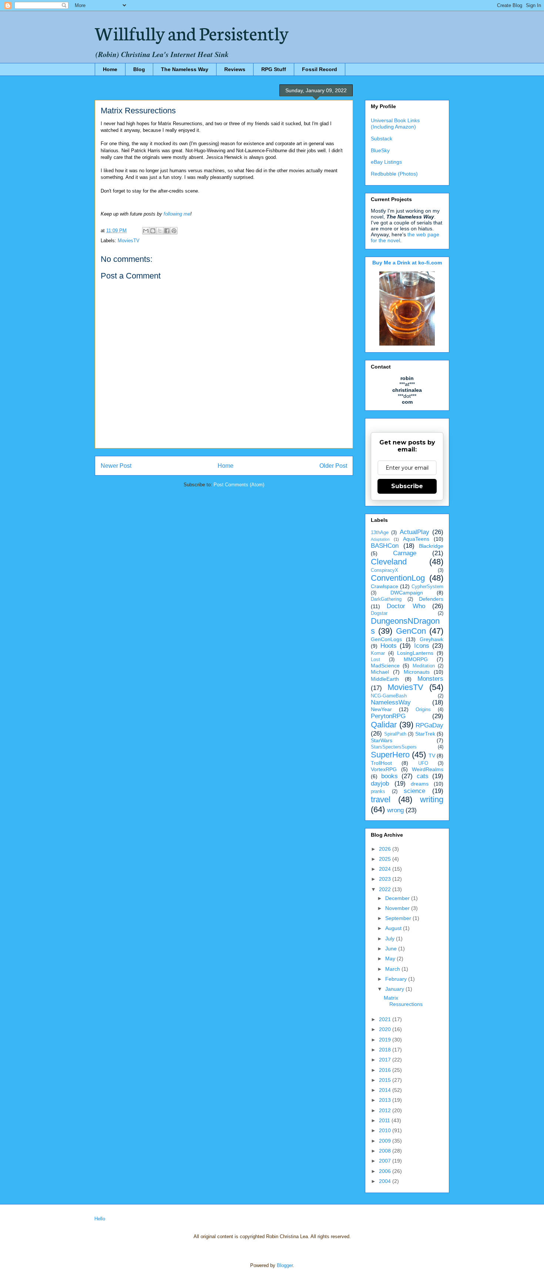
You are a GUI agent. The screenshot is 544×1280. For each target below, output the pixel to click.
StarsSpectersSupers (394, 747)
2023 (385, 879)
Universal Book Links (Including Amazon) (395, 123)
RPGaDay (429, 725)
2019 (385, 1040)
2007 (385, 1161)
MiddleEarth (385, 679)
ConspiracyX (384, 570)
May (391, 958)
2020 (385, 1029)
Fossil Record (319, 69)
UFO (423, 763)
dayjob (380, 783)
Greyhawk (431, 639)
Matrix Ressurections (403, 1001)
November (398, 908)
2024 (385, 869)
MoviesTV (129, 240)
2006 (385, 1171)
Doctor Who (406, 606)
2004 (385, 1181)
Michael (380, 672)
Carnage (404, 553)
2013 (385, 1100)
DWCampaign (406, 593)
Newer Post (116, 466)
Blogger (285, 1265)
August (394, 928)
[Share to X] (160, 230)
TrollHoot (381, 763)
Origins (423, 709)
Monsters (430, 678)
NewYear (381, 709)
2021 (385, 1019)
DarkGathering (386, 599)
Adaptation (380, 539)
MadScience (385, 666)
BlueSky (380, 150)
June (391, 948)
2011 (385, 1120)
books (389, 776)
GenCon (411, 631)
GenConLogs (386, 639)
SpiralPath (395, 734)
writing (431, 799)
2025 (385, 859)
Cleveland (389, 561)
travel (380, 799)
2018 (385, 1050)
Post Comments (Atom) (239, 484)
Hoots (388, 645)
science (414, 790)
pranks (378, 791)
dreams (420, 784)
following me (177, 214)
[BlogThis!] (153, 230)
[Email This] (146, 230)
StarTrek (425, 734)
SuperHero (390, 754)
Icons (421, 645)
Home (110, 69)
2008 (385, 1151)
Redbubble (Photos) (394, 174)
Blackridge (431, 546)
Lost (375, 659)
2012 (385, 1110)
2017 (385, 1060)
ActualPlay (414, 532)
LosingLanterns (415, 653)
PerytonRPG (388, 716)
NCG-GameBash (389, 696)
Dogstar (379, 613)
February (396, 979)
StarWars (381, 740)
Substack (381, 138)
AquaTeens (416, 539)
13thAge (380, 532)
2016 (385, 1070)
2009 (385, 1141)
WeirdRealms (427, 769)
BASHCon (385, 545)
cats (423, 776)
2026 (385, 849)
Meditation (424, 666)
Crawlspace (384, 586)
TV (432, 756)
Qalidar (384, 724)
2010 (385, 1130)
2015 (385, 1080)
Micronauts (417, 672)
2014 (385, 1090)
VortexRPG (384, 769)
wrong (395, 810)
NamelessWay (391, 702)
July (390, 938)
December (398, 898)
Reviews (234, 69)
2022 (385, 889)
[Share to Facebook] (167, 230)
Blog (139, 69)
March (393, 969)
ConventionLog (398, 578)
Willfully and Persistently (192, 32)
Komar (378, 653)
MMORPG (416, 659)
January (395, 989)
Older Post (333, 466)
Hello (99, 1218)
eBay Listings (386, 162)
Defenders (431, 599)
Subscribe (407, 486)
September (399, 918)
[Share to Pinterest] (174, 230)
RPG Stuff (273, 69)
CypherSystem (427, 586)
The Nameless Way (184, 69)
